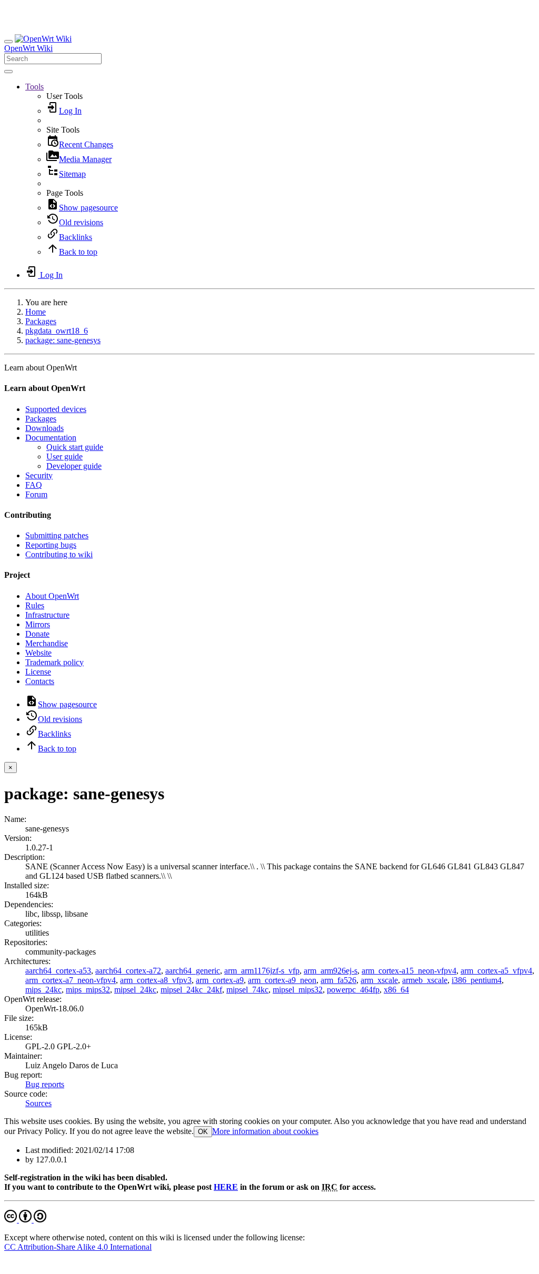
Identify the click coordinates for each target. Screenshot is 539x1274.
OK (203, 1132)
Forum (36, 494)
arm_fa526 (338, 980)
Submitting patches (56, 535)
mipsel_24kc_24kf (191, 989)
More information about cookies (265, 1131)
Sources (38, 1103)
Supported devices (55, 409)
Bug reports (44, 1084)
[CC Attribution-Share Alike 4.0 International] (25, 1219)
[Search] (8, 71)
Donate (37, 633)
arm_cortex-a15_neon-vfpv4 (409, 970)
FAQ (33, 484)
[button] (34, 86)
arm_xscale (379, 980)
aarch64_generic (192, 970)
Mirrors (37, 624)
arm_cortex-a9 (220, 980)
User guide (64, 456)
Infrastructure (47, 614)
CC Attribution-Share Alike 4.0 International (78, 1246)
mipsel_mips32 (298, 989)
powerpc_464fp (353, 989)
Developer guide (74, 466)
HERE (226, 1186)
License (38, 671)
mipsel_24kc (135, 989)
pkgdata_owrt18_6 (56, 330)
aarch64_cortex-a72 (128, 970)
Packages (40, 321)
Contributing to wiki (59, 554)
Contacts (39, 681)
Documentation (50, 437)
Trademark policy (54, 662)
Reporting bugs (50, 544)
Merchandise (46, 643)
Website (38, 652)
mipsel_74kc (247, 989)
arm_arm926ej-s (330, 970)
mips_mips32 (88, 989)
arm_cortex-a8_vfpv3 (156, 980)
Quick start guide (74, 447)
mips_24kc (43, 989)
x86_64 (396, 989)
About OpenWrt (52, 595)
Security (39, 475)
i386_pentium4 (477, 980)
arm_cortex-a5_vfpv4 (496, 970)
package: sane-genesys (63, 340)
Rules (34, 605)
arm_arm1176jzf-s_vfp (262, 970)
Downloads (44, 428)
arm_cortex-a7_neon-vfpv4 (70, 980)
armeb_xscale (424, 980)
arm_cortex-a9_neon (282, 980)
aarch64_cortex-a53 (58, 970)
